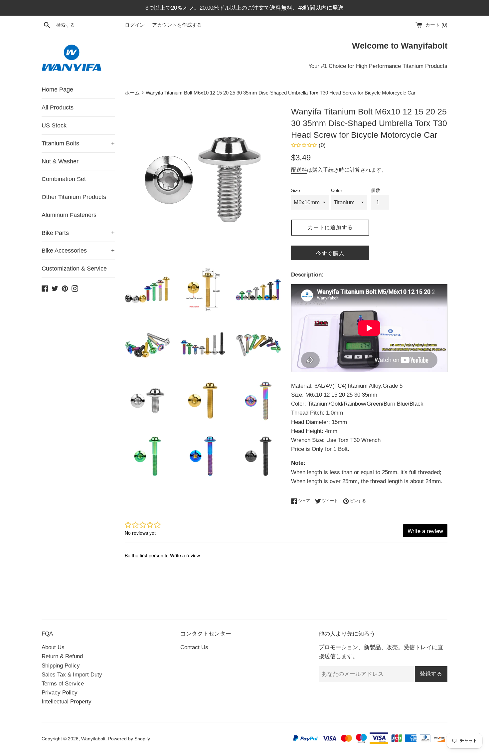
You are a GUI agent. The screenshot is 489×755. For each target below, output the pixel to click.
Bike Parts (78, 233)
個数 (375, 190)
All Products (58, 107)
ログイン (135, 25)
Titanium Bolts (78, 143)
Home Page (57, 89)
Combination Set (64, 179)
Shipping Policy (61, 665)
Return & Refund (62, 656)
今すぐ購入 (330, 253)
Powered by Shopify (129, 738)
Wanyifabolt (93, 738)
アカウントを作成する (177, 25)
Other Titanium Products (74, 197)
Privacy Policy (60, 692)
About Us (53, 647)
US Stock (54, 125)
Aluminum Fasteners (69, 215)
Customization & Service (74, 268)
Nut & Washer (60, 161)
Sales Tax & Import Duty (72, 674)
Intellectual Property (66, 701)
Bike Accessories (78, 250)
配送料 (299, 170)
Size (295, 190)
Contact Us (194, 647)
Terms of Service (63, 683)
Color (336, 190)
